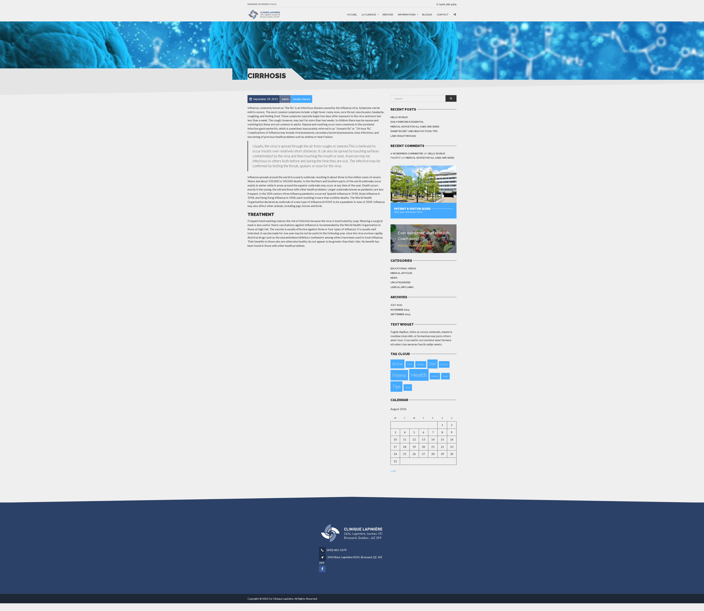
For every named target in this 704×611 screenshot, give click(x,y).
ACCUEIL (352, 14)
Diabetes (420, 364)
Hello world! (399, 117)
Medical (435, 376)
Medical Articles (401, 273)
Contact (443, 14)
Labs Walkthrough (403, 136)
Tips (396, 386)
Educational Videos (403, 268)
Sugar (445, 376)
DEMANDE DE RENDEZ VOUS (261, 4)
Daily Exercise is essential (407, 121)
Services (387, 14)
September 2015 (400, 314)
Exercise (444, 364)
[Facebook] (322, 569)
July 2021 (396, 305)
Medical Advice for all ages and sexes (414, 126)
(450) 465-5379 (447, 4)
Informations (407, 14)
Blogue (427, 14)
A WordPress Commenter (406, 153)
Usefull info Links (402, 287)
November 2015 (400, 309)
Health (419, 375)
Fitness (399, 375)
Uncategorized (400, 282)
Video (407, 387)
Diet (432, 364)
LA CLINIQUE (369, 14)
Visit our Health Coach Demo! (416, 245)
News (393, 277)
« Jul (393, 471)
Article (397, 364)
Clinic (409, 364)
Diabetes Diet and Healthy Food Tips (414, 131)
